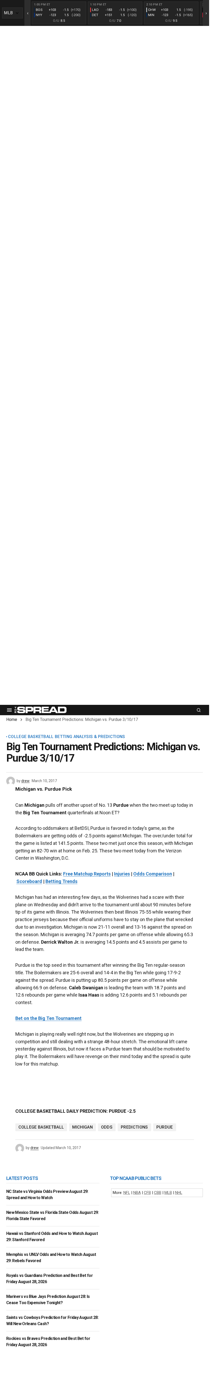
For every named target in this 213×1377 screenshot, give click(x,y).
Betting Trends (61, 881)
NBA (137, 1192)
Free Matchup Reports (87, 874)
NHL (178, 1192)
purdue (164, 1127)
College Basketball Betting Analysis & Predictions (66, 736)
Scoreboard (29, 881)
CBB (157, 1192)
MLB (168, 1192)
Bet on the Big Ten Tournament (48, 1018)
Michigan (82, 1127)
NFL (126, 1192)
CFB (147, 1192)
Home (11, 719)
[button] (9, 710)
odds (106, 1127)
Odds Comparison (152, 874)
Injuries (122, 874)
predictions (134, 1127)
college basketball (41, 1127)
